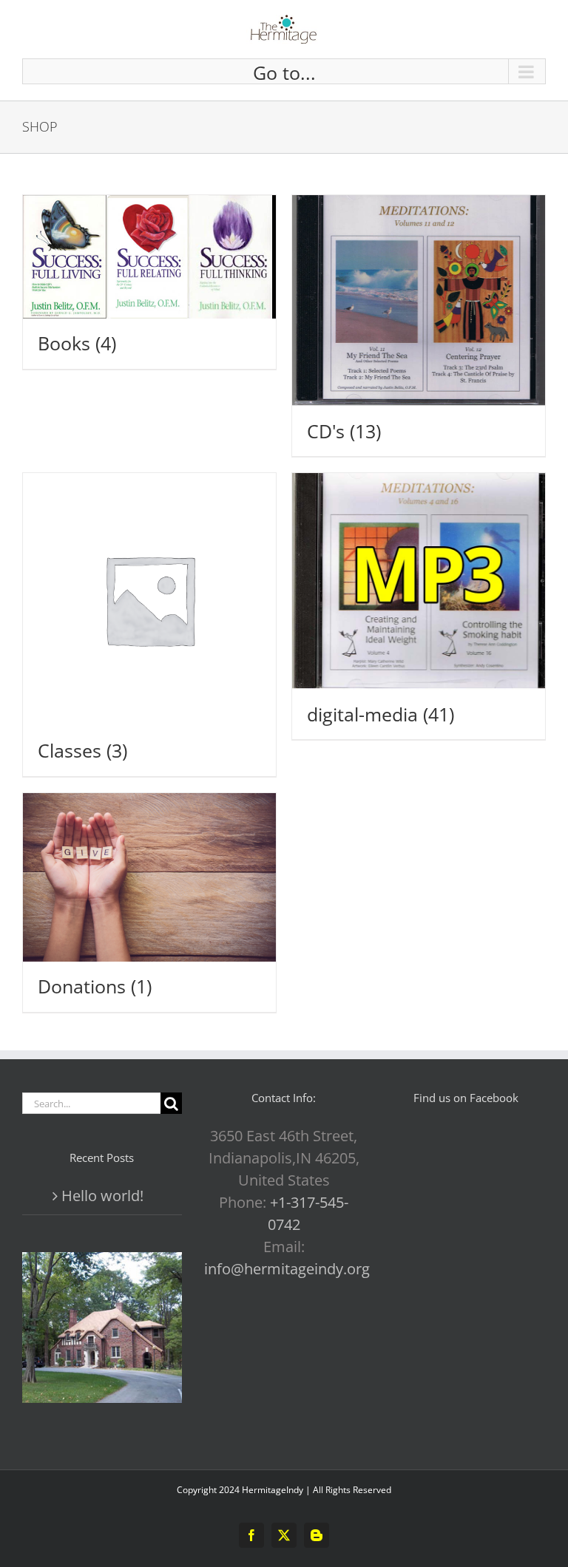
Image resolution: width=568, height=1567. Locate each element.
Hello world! (102, 1196)
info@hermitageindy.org (287, 1269)
